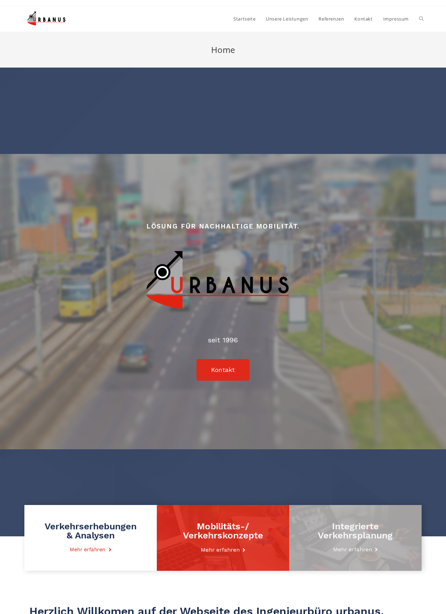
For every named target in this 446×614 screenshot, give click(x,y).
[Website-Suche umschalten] (421, 19)
